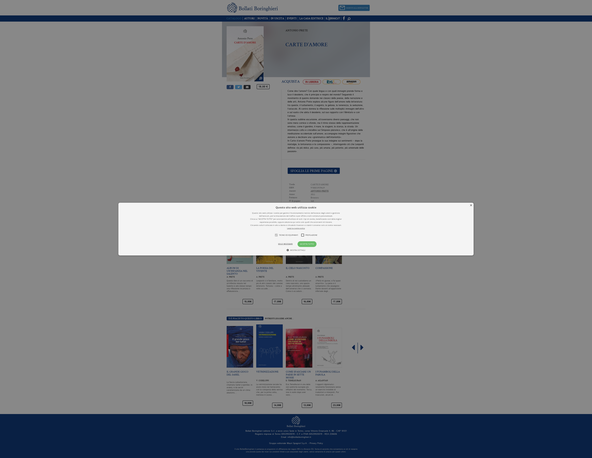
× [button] (471, 205)
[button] (296, 229)
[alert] (296, 229)
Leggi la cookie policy (296, 228)
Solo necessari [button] (285, 244)
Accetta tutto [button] (307, 244)
